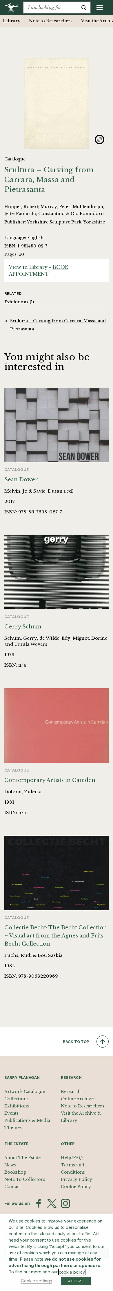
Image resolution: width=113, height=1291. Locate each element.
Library (11, 20)
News (10, 1165)
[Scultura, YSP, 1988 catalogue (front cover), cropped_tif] (56, 103)
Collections (16, 1098)
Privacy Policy (76, 1179)
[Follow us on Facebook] (38, 1203)
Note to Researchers (50, 20)
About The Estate (22, 1157)
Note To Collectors (24, 1179)
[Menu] (99, 7)
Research (71, 1091)
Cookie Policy (76, 1186)
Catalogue (14, 159)
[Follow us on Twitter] (52, 1203)
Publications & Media (27, 1120)
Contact (12, 1186)
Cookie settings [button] (36, 1280)
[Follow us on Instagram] (65, 1203)
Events (11, 1113)
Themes (13, 1127)
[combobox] (50, 7)
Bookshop (15, 1172)
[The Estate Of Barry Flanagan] (13, 7)
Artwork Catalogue (24, 1091)
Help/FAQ (72, 1157)
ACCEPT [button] (75, 1281)
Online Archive (77, 1098)
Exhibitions (19, 301)
